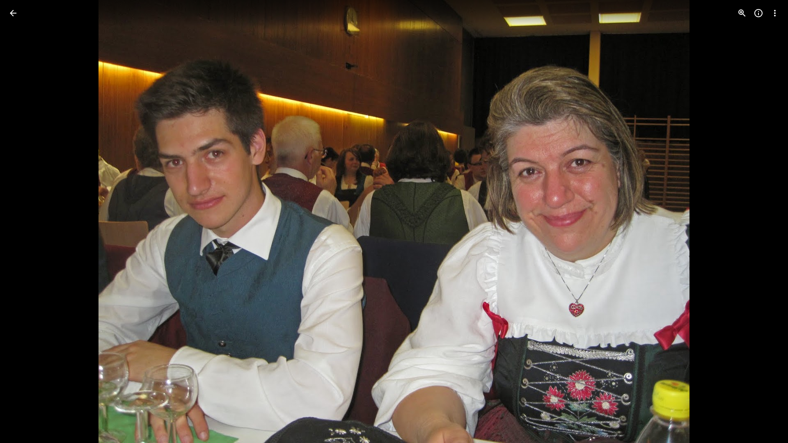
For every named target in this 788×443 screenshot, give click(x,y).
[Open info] (758, 13)
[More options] (775, 13)
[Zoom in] (742, 13)
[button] (22, 221)
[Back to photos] (13, 13)
